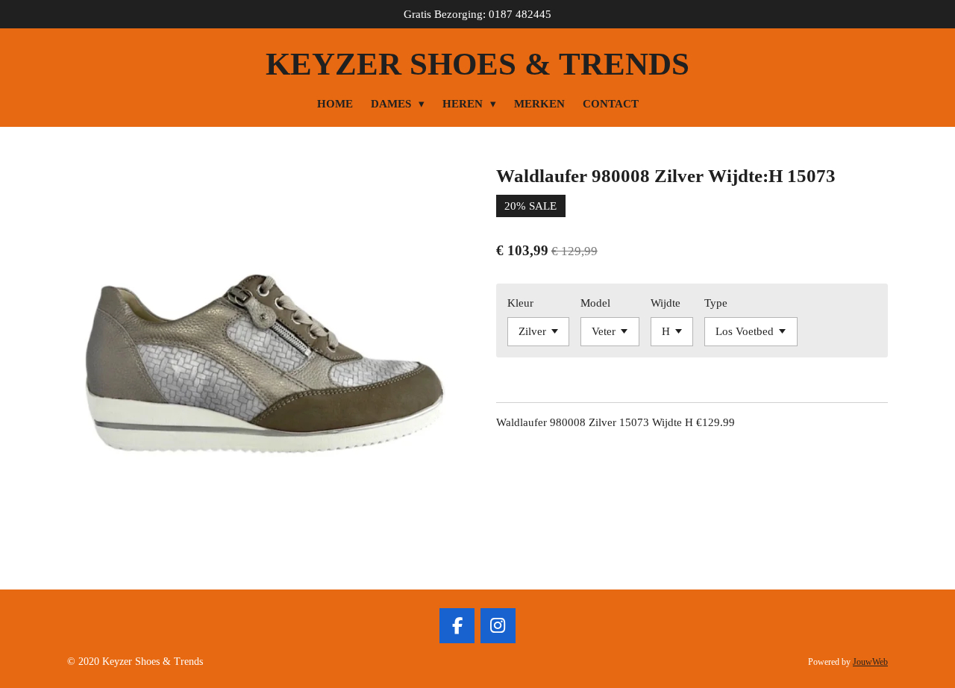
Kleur (520, 303)
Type (715, 303)
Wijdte (665, 303)
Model (595, 303)
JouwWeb (870, 662)
